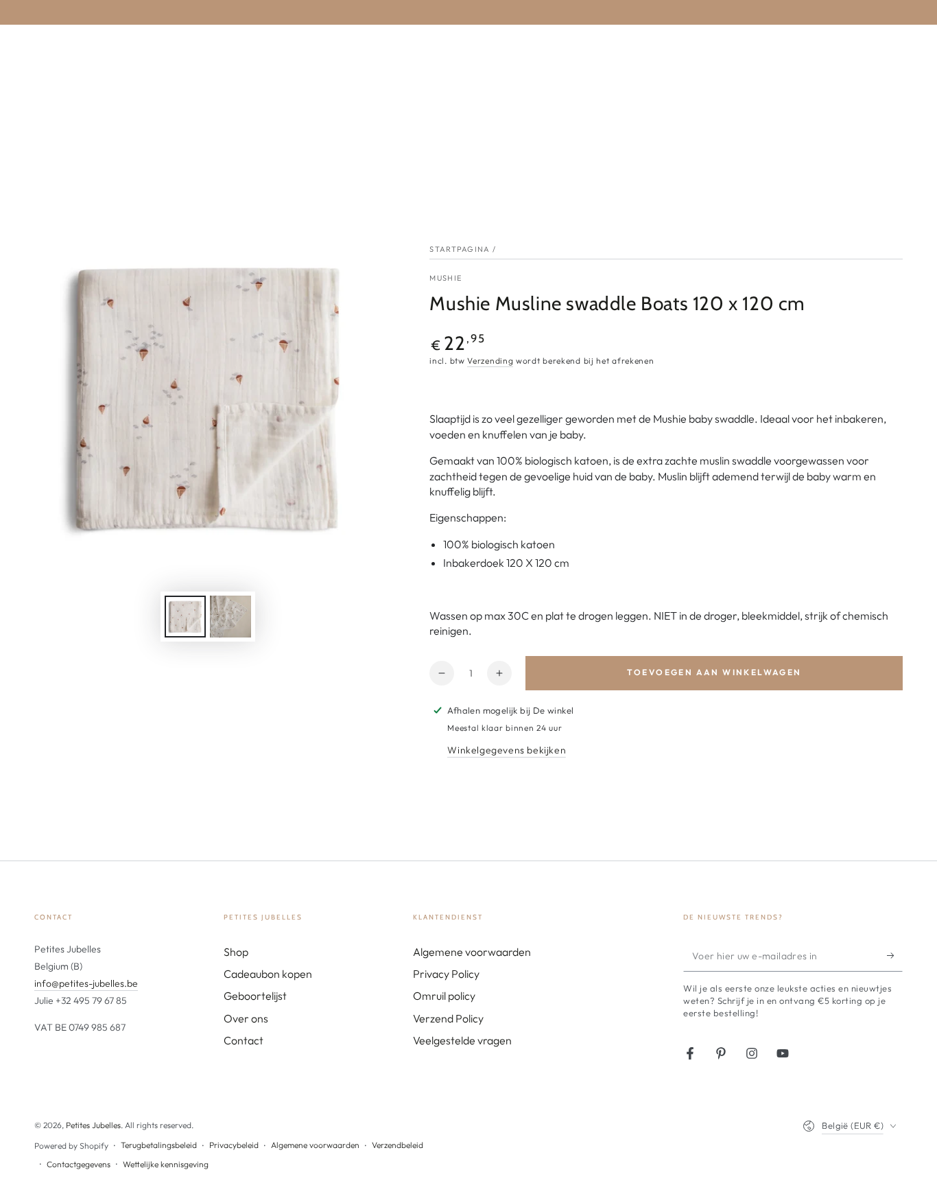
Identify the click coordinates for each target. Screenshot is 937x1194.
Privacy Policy (446, 974)
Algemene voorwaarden (472, 952)
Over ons (246, 1018)
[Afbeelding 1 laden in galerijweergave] (185, 616)
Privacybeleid (234, 1145)
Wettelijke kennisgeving (166, 1164)
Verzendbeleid (397, 1145)
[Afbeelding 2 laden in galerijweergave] (230, 616)
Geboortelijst (255, 996)
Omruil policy (444, 996)
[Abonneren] (895, 956)
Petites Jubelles (93, 1125)
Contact (243, 1040)
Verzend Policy (448, 1018)
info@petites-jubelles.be (86, 983)
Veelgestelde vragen (462, 1040)
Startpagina (459, 249)
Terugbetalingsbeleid (159, 1145)
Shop (236, 952)
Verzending (490, 360)
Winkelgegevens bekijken (506, 750)
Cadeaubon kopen (268, 974)
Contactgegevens (78, 1164)
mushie (445, 278)
